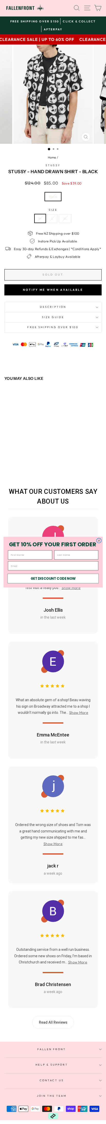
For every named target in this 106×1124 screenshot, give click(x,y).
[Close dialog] (98, 540)
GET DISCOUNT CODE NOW (52, 578)
